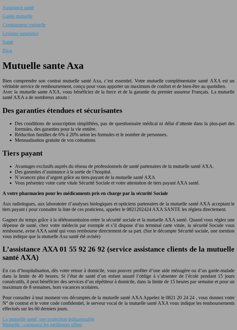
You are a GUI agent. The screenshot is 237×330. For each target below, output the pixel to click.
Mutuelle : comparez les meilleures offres (42, 324)
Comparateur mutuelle (24, 24)
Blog (7, 50)
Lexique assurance (20, 33)
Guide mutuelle (17, 16)
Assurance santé (18, 7)
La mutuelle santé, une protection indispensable (48, 319)
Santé (7, 42)
